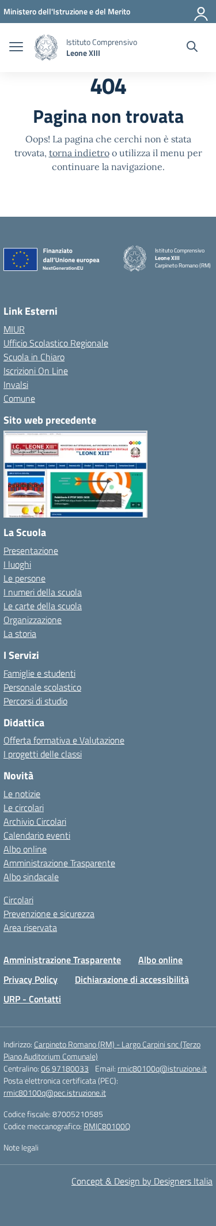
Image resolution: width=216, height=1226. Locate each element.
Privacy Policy (30, 979)
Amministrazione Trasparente (59, 863)
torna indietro (79, 153)
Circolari (18, 900)
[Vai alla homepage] (46, 48)
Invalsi (15, 384)
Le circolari (23, 807)
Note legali (21, 1147)
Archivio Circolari (34, 821)
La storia (19, 633)
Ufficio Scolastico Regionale (55, 343)
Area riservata (30, 927)
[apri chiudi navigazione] (16, 48)
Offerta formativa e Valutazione (63, 740)
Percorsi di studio (35, 701)
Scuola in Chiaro (34, 357)
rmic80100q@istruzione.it (162, 1068)
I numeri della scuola (42, 592)
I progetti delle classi (42, 754)
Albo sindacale (31, 877)
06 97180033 (65, 1068)
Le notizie (21, 794)
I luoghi (17, 564)
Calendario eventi (36, 835)
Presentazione (30, 550)
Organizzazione (32, 620)
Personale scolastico (42, 687)
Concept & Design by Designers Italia (142, 1181)
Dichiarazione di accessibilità (132, 979)
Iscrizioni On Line (35, 371)
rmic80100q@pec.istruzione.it (54, 1093)
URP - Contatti (32, 999)
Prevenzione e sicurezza (48, 914)
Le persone (24, 578)
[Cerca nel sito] (192, 47)
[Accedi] (202, 11)
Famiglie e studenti (39, 673)
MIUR (14, 329)
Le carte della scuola (42, 606)
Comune (19, 398)
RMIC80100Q (107, 1126)
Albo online (25, 849)
